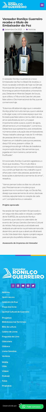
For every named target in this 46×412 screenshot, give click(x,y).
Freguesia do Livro (10, 336)
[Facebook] (28, 286)
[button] (42, 5)
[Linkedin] (18, 286)
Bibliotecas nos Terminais (14, 322)
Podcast (6, 376)
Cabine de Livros (9, 332)
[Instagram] (13, 286)
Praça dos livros (9, 307)
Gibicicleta (7, 341)
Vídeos (5, 371)
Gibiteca (6, 346)
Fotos (4, 381)
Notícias (32, 29)
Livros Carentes (9, 351)
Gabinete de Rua (10, 302)
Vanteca (6, 356)
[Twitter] (33, 286)
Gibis (4, 366)
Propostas (6, 386)
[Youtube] (23, 286)
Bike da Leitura (9, 327)
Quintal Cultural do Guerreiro (15, 312)
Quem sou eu (8, 297)
